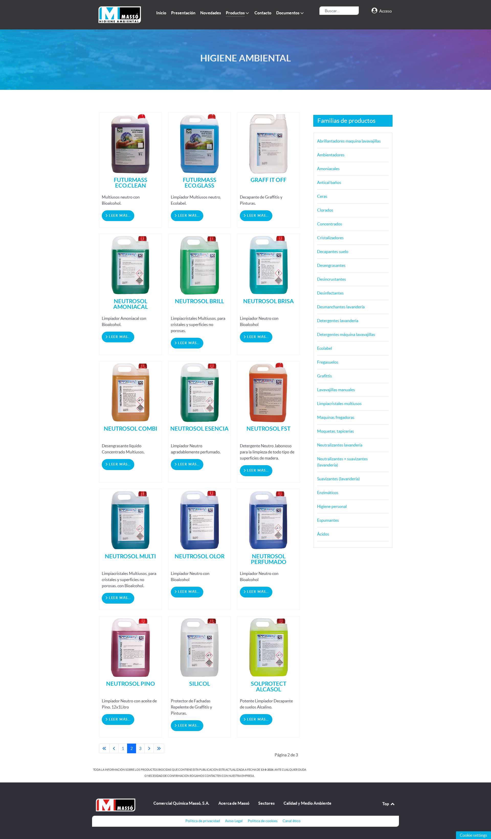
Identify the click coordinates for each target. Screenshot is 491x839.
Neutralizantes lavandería (339, 445)
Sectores (266, 803)
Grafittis (324, 376)
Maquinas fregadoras (335, 417)
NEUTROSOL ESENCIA (199, 428)
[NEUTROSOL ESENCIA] (199, 392)
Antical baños (329, 182)
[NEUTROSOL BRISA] (268, 264)
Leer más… (119, 215)
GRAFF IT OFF (268, 180)
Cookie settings (473, 835)
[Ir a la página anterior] (114, 748)
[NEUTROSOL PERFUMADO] (268, 519)
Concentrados (329, 224)
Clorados (325, 210)
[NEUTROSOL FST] (268, 392)
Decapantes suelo (332, 251)
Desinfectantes (330, 293)
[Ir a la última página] (158, 748)
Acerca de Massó (233, 803)
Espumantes (328, 520)
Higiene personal (332, 506)
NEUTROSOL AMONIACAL (130, 304)
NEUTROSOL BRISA (268, 301)
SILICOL (199, 683)
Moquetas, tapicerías (335, 431)
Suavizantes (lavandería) (338, 478)
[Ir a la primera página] (104, 748)
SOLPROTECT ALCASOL (268, 686)
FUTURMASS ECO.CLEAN (130, 183)
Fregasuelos (327, 362)
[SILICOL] (199, 647)
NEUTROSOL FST (269, 428)
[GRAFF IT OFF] (268, 143)
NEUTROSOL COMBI (130, 428)
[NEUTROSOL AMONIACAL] (130, 264)
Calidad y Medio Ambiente (307, 803)
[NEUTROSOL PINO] (130, 647)
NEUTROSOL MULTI (130, 556)
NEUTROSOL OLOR (200, 556)
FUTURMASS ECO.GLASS (199, 183)
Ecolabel (324, 348)
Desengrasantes (331, 265)
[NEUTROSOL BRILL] (199, 264)
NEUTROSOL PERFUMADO (268, 559)
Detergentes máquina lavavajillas (346, 334)
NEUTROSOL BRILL (199, 301)
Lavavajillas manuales (336, 389)
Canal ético (291, 821)
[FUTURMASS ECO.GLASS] (199, 143)
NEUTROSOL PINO (130, 683)
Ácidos (323, 534)
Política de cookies (262, 821)
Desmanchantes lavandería (341, 306)
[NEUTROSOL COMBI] (130, 392)
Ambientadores (330, 154)
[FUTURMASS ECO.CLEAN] (130, 143)
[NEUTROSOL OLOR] (199, 519)
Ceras (322, 196)
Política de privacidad (202, 821)
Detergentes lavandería (337, 320)
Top (386, 803)
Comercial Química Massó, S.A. (181, 803)
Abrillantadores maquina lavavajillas (349, 141)
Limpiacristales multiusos (339, 403)
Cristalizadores (330, 237)
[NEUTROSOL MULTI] (130, 519)
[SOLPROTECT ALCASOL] (268, 647)
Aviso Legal (234, 821)
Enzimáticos (327, 492)
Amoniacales (328, 168)
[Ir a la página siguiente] (149, 748)
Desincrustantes (331, 279)
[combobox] (339, 10)
